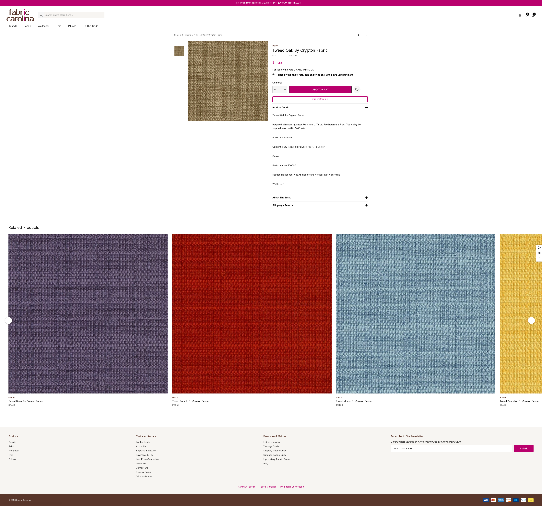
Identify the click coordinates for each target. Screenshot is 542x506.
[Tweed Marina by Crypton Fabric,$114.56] (415, 313)
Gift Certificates (144, 476)
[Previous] (360, 35)
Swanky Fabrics (246, 486)
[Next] (365, 35)
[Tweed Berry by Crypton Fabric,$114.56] (88, 313)
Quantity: (277, 82)
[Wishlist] (356, 89)
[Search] (41, 15)
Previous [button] (8, 320)
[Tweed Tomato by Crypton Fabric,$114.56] (252, 313)
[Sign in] (520, 15)
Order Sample (320, 99)
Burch (275, 45)
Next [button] (531, 320)
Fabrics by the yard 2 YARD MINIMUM (293, 69)
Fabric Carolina (268, 486)
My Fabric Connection (292, 486)
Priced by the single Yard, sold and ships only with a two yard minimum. (315, 74)
